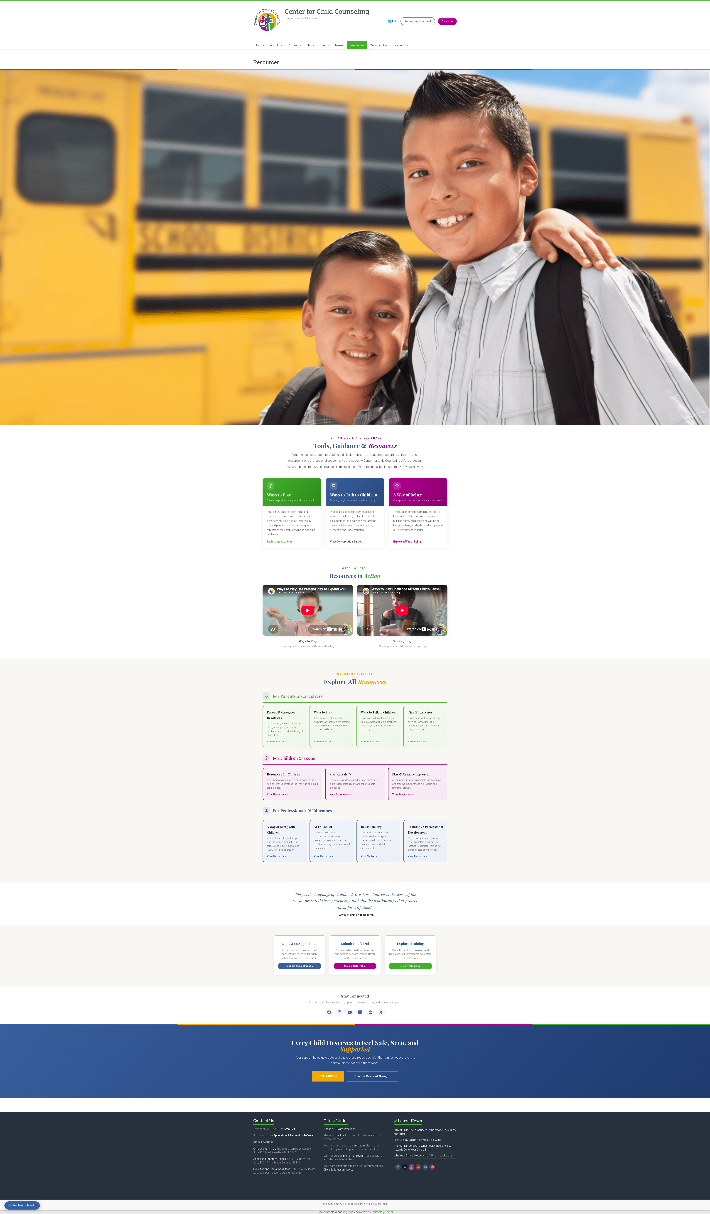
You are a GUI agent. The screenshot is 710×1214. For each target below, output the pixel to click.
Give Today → (328, 1076)
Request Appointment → (300, 966)
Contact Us (400, 45)
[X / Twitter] (381, 1012)
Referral (309, 1135)
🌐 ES (392, 21)
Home (260, 45)
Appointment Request (286, 1135)
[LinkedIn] (360, 1012)
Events (324, 45)
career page (357, 1145)
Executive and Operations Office (271, 1169)
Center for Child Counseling (327, 11)
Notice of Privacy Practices (339, 1128)
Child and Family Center (266, 1148)
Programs (294, 45)
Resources (357, 45)
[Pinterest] (370, 1012)
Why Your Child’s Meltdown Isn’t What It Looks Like (423, 1155)
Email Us (289, 1128)
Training (339, 45)
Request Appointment (418, 21)
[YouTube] (350, 1012)
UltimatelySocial (382, 1212)
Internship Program (354, 1155)
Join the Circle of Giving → (372, 1076)
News (310, 45)
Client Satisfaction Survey (338, 1169)
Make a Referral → (355, 966)
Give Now (447, 21)
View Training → (410, 966)
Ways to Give (379, 45)
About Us (276, 45)
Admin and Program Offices (269, 1158)
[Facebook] (329, 1012)
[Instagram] (339, 1012)
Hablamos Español (22, 1205)
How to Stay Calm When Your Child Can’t (417, 1139)
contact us (338, 1135)
